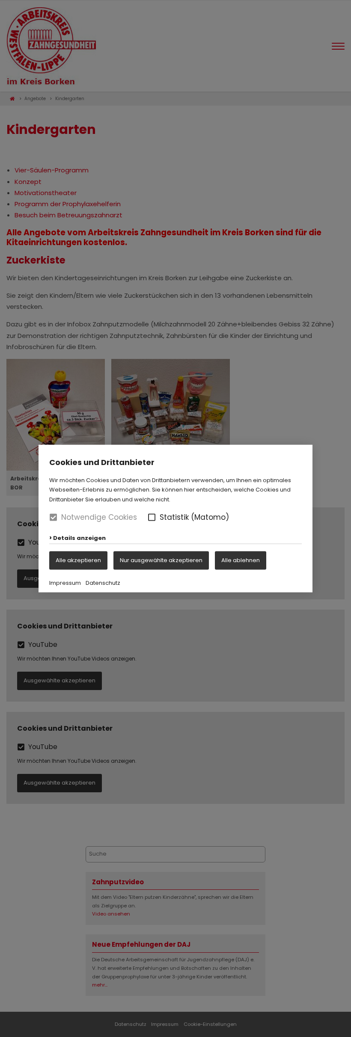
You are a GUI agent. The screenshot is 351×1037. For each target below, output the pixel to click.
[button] (152, 517)
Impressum (65, 582)
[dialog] (175, 518)
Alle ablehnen (240, 560)
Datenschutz (103, 582)
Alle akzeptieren (78, 560)
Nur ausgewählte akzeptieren (161, 560)
